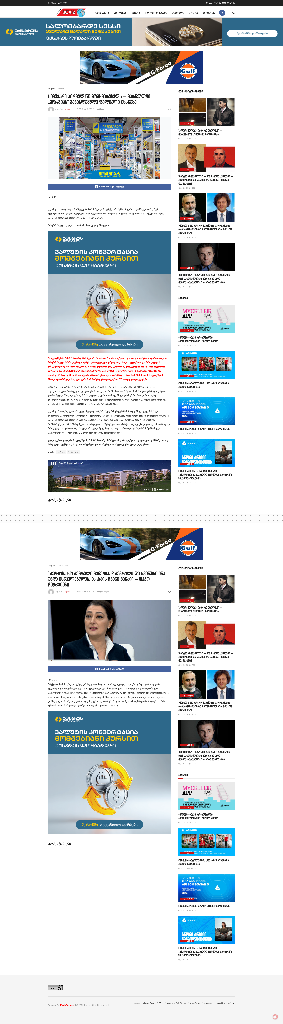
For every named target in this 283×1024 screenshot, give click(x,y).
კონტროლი (178, 12)
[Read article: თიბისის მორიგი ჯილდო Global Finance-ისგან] (206, 411)
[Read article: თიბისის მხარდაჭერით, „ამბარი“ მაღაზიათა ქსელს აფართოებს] (206, 365)
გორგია (61, 452)
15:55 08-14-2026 (188, 188)
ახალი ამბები (101, 12)
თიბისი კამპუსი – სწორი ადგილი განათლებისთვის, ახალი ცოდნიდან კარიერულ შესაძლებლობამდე (205, 474)
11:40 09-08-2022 (84, 591)
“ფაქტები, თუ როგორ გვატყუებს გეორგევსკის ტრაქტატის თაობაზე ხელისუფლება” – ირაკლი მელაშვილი (205, 229)
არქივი (231, 1003)
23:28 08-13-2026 (188, 237)
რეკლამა (52, 3)
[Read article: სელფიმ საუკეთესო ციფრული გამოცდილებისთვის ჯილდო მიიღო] (206, 319)
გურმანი (193, 12)
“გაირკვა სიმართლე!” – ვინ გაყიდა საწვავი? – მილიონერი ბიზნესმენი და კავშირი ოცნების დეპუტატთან (205, 180)
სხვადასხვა (209, 12)
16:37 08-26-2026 (188, 391)
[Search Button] (233, 12)
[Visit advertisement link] (141, 69)
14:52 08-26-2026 (188, 433)
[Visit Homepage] (71, 13)
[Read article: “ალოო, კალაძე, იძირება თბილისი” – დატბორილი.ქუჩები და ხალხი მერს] (206, 112)
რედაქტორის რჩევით (156, 12)
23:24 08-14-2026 (188, 139)
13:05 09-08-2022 (84, 109)
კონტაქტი (62, 3)
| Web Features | (67, 1005)
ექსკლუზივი (120, 12)
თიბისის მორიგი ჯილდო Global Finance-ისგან (204, 429)
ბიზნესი (136, 12)
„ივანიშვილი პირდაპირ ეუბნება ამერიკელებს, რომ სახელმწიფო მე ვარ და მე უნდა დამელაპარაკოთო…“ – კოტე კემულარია (205, 278)
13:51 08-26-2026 (188, 483)
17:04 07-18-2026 (188, 287)
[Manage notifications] (275, 1016)
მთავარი (51, 88)
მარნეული (73, 452)
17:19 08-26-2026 (188, 346)
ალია (67, 109)
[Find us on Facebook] (222, 12)
